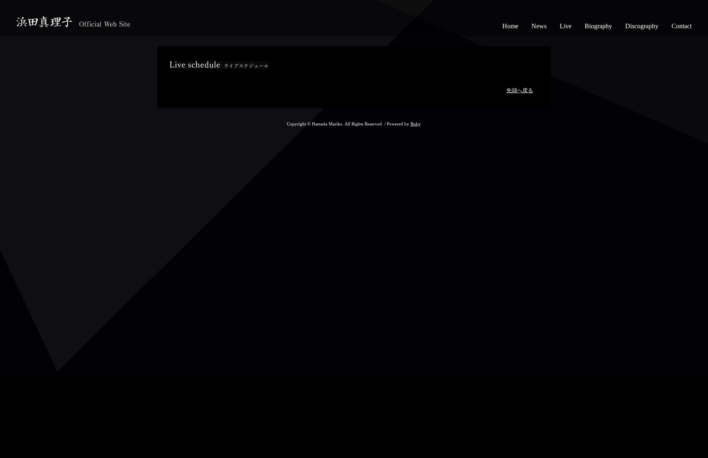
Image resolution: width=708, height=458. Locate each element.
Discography (641, 26)
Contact (682, 26)
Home (510, 26)
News (539, 26)
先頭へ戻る (519, 90)
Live (566, 26)
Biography (598, 26)
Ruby (415, 123)
